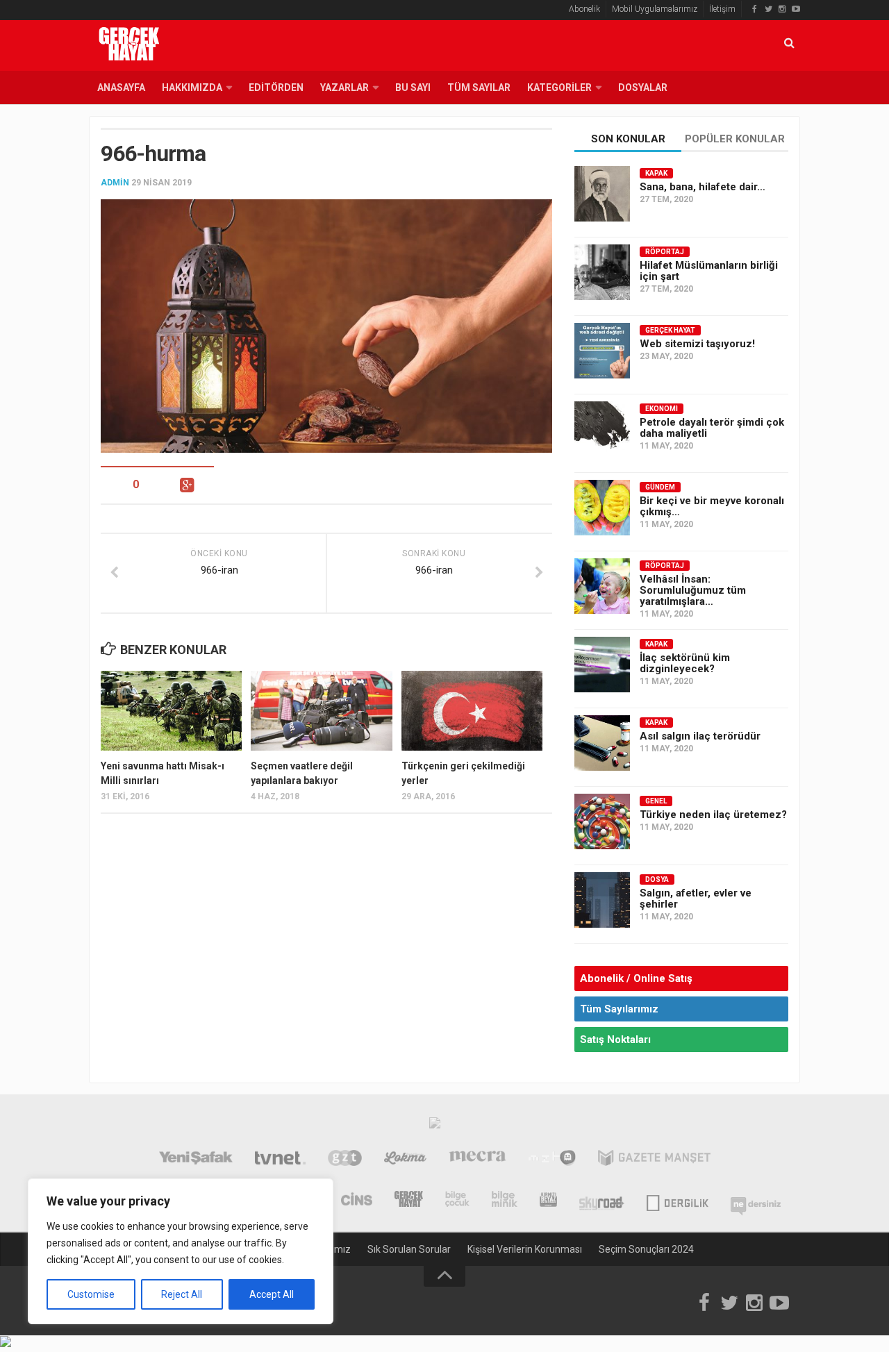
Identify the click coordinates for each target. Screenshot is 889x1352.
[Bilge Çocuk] (457, 1200)
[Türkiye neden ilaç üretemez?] (602, 821)
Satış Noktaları (615, 1039)
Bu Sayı (413, 87)
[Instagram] (782, 9)
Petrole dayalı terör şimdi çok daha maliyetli (712, 428)
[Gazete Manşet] (654, 1159)
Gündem (660, 487)
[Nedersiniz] (756, 1200)
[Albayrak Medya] (434, 1126)
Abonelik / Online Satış (636, 978)
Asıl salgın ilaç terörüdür (700, 736)
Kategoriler (559, 87)
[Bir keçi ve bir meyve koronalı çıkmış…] (602, 507)
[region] (180, 1251)
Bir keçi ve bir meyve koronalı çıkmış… (712, 506)
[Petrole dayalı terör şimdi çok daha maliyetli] (602, 429)
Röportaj (664, 252)
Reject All (181, 1294)
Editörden (276, 87)
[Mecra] (478, 1159)
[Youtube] (796, 9)
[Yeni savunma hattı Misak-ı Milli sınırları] (171, 710)
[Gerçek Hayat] (408, 1200)
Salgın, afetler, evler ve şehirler (695, 898)
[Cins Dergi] (356, 1200)
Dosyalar (642, 87)
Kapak (656, 173)
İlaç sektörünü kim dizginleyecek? (685, 663)
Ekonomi (661, 408)
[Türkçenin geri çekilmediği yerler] (471, 710)
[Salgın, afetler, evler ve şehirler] (602, 900)
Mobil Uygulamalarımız (654, 9)
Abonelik (584, 9)
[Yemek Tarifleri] (405, 1159)
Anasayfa (121, 87)
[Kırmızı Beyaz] (548, 1200)
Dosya (657, 879)
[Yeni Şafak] (195, 1159)
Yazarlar (344, 87)
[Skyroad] (601, 1200)
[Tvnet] (280, 1159)
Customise (91, 1294)
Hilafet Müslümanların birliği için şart (709, 271)
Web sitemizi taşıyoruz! (697, 343)
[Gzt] (345, 1159)
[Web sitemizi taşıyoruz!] (602, 350)
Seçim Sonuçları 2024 (646, 1249)
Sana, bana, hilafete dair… (702, 187)
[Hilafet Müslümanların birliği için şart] (602, 272)
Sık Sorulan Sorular (409, 1249)
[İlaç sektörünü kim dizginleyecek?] (602, 664)
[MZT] (552, 1159)
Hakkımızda (192, 87)
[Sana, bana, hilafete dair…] (602, 194)
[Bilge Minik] (504, 1200)
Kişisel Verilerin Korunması (524, 1249)
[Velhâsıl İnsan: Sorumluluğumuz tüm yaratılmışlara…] (602, 586)
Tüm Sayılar (478, 87)
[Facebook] (754, 9)
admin (115, 182)
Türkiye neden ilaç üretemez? (713, 814)
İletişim (722, 9)
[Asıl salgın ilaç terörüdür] (602, 743)
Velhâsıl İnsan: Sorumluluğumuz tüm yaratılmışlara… (693, 590)
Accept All (271, 1294)
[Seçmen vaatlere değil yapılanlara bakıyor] (321, 710)
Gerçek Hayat (670, 330)
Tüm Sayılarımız (619, 1009)
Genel (656, 801)
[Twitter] (768, 9)
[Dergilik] (677, 1200)
